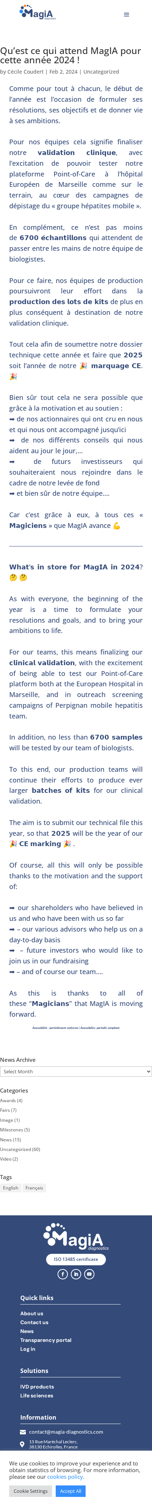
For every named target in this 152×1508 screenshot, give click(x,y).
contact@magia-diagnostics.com (66, 1431)
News (6, 1140)
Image (6, 1120)
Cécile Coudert (25, 71)
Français (34, 1188)
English (10, 1188)
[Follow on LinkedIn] (76, 1274)
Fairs (5, 1110)
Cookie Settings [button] (31, 1491)
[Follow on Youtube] (89, 1274)
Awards (8, 1100)
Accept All (70, 1491)
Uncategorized (101, 71)
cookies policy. (65, 1476)
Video (5, 1159)
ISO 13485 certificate (76, 1259)
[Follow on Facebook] (63, 1274)
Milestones (11, 1130)
